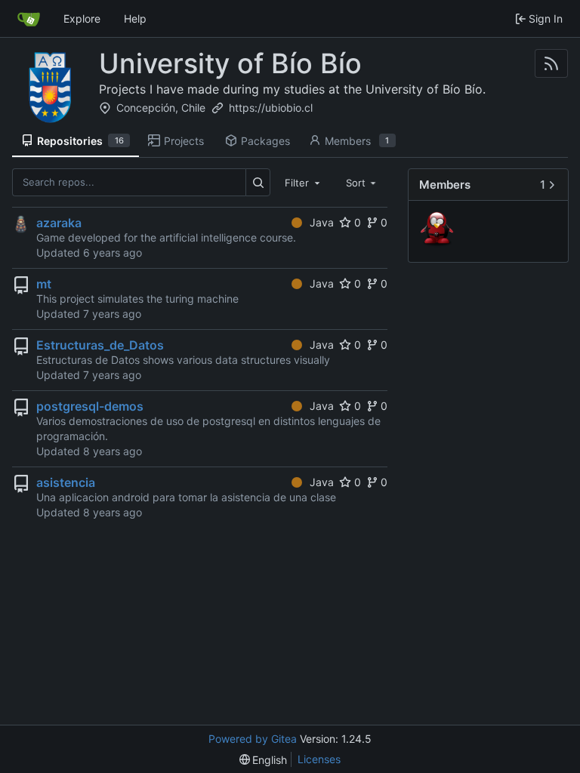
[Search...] (257, 182)
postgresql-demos (89, 406)
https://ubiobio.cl (271, 107)
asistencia (65, 482)
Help (135, 18)
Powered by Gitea (252, 738)
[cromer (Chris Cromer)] (439, 230)
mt (43, 283)
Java (322, 222)
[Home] (29, 18)
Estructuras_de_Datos (100, 345)
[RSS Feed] (551, 63)
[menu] (263, 759)
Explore (81, 18)
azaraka (59, 222)
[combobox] (304, 182)
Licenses (319, 759)
